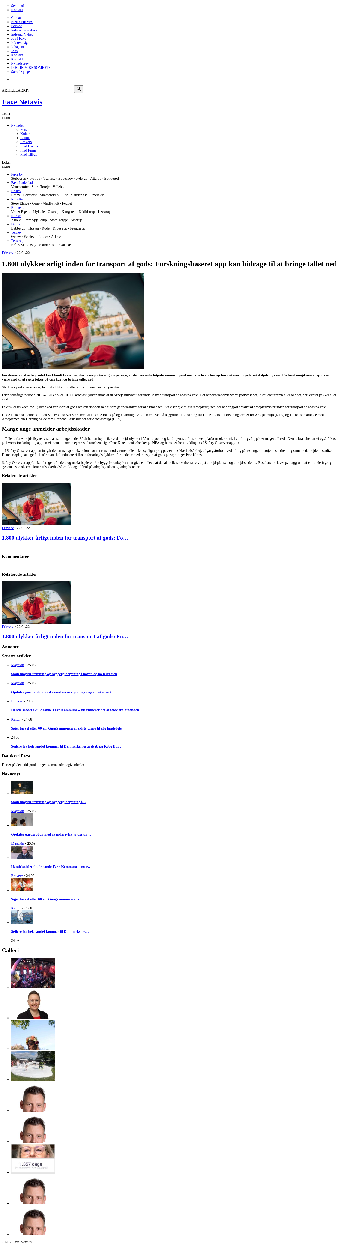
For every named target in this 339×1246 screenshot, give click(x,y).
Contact (16, 18)
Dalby (15, 224)
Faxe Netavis (22, 102)
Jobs (14, 51)
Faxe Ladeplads (22, 183)
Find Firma (28, 150)
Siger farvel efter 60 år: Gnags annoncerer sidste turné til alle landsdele (66, 728)
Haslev (16, 191)
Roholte (17, 199)
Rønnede (17, 207)
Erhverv (26, 142)
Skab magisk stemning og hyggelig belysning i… (48, 802)
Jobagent (17, 47)
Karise (16, 216)
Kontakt (17, 10)
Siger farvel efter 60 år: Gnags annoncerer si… (47, 899)
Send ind (17, 6)
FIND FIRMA (22, 22)
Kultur (25, 134)
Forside (16, 26)
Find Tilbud (28, 154)
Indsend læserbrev (24, 30)
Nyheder (17, 125)
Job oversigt (20, 43)
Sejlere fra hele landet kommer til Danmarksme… (50, 931)
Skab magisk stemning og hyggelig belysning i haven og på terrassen (64, 674)
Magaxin (17, 665)
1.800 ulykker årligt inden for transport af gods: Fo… (65, 538)
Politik (25, 138)
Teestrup (17, 241)
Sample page (20, 72)
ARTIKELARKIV (16, 90)
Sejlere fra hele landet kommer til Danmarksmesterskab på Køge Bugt (66, 746)
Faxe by (17, 174)
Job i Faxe (18, 38)
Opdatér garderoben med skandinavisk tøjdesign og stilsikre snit (61, 692)
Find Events (29, 146)
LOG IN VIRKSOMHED (30, 67)
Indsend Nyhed (22, 34)
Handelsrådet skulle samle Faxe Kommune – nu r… (51, 867)
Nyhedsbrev (20, 63)
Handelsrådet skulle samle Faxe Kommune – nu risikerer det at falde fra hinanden (75, 710)
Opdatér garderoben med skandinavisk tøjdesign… (51, 834)
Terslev (16, 232)
